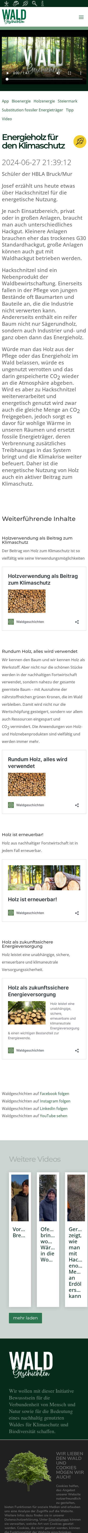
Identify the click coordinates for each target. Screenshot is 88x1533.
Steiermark (67, 101)
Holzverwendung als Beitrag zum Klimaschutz (37, 540)
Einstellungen (59, 1520)
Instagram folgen (55, 1101)
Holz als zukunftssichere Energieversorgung (27, 944)
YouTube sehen (53, 1115)
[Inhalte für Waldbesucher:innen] (25, 3)
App (5, 101)
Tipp (70, 110)
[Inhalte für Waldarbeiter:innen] (16, 3)
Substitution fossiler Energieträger (32, 110)
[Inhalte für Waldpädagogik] (34, 3)
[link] (44, 17)
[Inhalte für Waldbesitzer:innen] (6, 3)
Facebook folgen (54, 1093)
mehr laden (25, 1318)
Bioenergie (21, 101)
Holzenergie (44, 101)
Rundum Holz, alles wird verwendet (39, 651)
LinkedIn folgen (54, 1108)
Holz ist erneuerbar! (22, 834)
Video (7, 118)
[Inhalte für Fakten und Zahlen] (42, 3)
